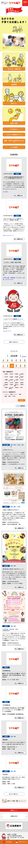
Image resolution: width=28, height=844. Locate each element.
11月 (20, 365)
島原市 (16, 382)
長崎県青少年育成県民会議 (14, 816)
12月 (25, 365)
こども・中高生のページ (14, 134)
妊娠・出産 (14, 123)
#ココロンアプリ (7, 331)
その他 (13, 396)
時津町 (16, 374)
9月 (12, 365)
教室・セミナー (14, 394)
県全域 (16, 387)
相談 (6, 396)
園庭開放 (5, 739)
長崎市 (6, 374)
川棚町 (6, 379)
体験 (9, 396)
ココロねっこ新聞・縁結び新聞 (12, 262)
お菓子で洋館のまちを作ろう (11, 510)
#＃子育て (5, 192)
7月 (3, 365)
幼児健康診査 (6, 670)
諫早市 (6, 382)
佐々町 (21, 379)
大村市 (11, 382)
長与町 (11, 374)
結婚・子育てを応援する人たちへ (14, 141)
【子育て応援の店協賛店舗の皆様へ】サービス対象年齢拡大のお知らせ (14, 177)
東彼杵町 (21, 377)
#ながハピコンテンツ (8, 235)
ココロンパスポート (22, 841)
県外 (21, 387)
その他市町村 (11, 388)
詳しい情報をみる (18, 195)
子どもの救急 (8, 841)
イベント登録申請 (20, 406)
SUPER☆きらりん (8, 450)
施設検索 (14, 84)
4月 (16, 360)
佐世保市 (21, 374)
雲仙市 (21, 382)
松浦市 (11, 377)
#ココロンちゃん (9, 279)
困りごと (14, 103)
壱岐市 (21, 384)
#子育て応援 (6, 277)
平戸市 (6, 377)
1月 (3, 360)
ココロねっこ (14, 129)
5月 (20, 360)
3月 (12, 360)
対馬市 (6, 387)
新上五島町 (16, 385)
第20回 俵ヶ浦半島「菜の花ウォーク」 (13, 569)
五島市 (11, 384)
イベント (7, 394)
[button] (2, 816)
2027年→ (24, 356)
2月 (7, 360)
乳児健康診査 (6, 705)
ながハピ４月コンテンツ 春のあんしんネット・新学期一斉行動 (14, 219)
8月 (7, 365)
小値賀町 (16, 380)
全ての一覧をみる (13, 794)
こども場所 (14, 147)
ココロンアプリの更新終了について (13, 319)
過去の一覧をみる (13, 342)
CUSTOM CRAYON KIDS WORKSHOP (11, 629)
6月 (24, 360)
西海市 (16, 377)
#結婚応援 (12, 277)
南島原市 (6, 385)
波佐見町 (11, 380)
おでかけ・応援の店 (14, 69)
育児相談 (5, 774)
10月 (16, 365)
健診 (20, 394)
